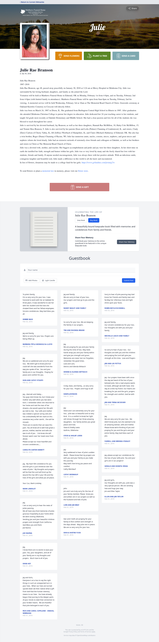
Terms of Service (85, 632)
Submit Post (128, 280)
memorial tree (48, 170)
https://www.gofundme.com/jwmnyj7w (98, 162)
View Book (81, 220)
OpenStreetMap (82, 635)
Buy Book (93, 220)
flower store (83, 170)
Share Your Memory (126, 242)
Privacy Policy (73, 632)
